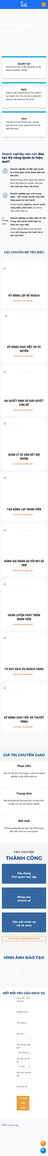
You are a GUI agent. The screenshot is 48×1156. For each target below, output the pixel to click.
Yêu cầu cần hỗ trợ (23, 1060)
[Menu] (44, 4)
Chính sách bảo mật (10, 1155)
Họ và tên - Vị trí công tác (23, 999)
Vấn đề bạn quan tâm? (24, 1046)
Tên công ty (21, 1023)
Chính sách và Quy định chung (33, 1155)
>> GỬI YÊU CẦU (23, 1103)
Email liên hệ (22, 1086)
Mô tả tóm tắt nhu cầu (24, 1074)
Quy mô (20, 1034)
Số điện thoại (22, 1012)
